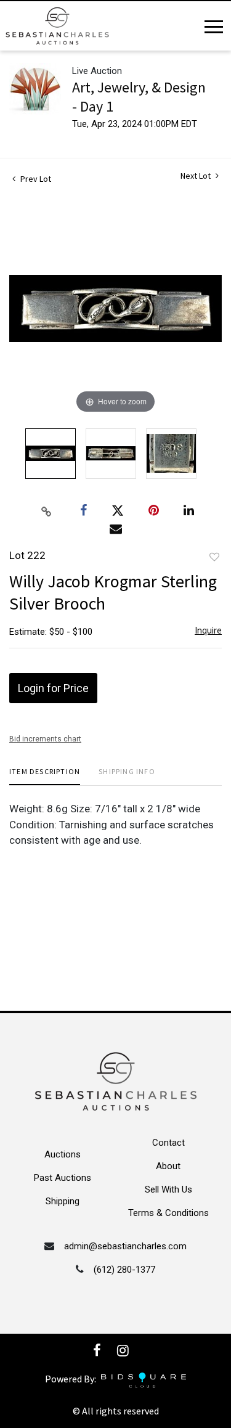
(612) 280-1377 (124, 1269)
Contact (168, 1142)
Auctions (62, 1154)
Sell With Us (168, 1189)
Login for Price (53, 688)
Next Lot (196, 176)
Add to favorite (214, 557)
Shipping (62, 1201)
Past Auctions (62, 1177)
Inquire (208, 630)
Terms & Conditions (168, 1212)
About (168, 1166)
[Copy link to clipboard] (46, 511)
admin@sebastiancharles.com (125, 1246)
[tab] (44, 776)
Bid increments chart (45, 739)
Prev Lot (34, 178)
